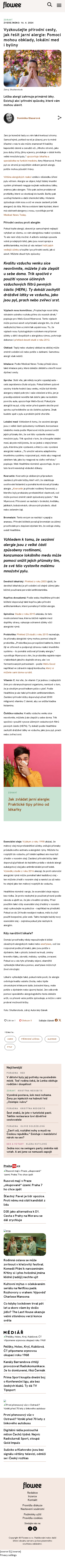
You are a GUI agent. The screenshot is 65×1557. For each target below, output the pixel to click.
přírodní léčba (30, 1039)
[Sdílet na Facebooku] (56, 1020)
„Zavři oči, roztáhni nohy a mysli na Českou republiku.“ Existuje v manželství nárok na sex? (32, 1134)
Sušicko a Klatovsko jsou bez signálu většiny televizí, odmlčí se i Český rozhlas (25, 1454)
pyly (9, 1047)
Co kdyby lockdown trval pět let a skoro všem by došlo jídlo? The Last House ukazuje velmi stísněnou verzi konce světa (24, 1312)
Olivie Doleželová (32, 1126)
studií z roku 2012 (40, 339)
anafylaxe (46, 944)
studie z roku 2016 (24, 871)
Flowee (14, 5)
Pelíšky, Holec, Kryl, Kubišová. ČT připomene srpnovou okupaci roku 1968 (24, 1351)
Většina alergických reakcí (17, 177)
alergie (52, 1039)
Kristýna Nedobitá (30, 1090)
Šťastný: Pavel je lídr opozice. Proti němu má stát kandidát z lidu (24, 1200)
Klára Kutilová (36, 1144)
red (22, 1073)
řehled (20, 339)
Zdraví (11, 1090)
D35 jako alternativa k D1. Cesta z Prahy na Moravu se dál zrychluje (23, 1216)
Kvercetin (18, 488)
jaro (10, 1039)
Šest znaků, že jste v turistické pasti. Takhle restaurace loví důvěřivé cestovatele (29, 1116)
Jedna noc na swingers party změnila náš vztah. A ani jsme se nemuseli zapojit (32, 1149)
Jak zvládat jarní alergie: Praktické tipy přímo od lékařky (29, 804)
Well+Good (49, 664)
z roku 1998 (37, 841)
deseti (26, 339)
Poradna (12, 1073)
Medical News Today (15, 214)
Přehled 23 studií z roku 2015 (32, 634)
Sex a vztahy (15, 1144)
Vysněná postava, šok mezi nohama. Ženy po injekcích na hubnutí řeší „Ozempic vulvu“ (29, 1098)
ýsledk (8, 871)
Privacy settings (8, 1555)
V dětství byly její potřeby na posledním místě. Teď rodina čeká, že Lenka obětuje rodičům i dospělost (32, 1080)
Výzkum (27, 841)
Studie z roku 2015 (25, 614)
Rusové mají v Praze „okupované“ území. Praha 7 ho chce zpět (23, 1185)
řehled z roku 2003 (36, 581)
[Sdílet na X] (59, 1020)
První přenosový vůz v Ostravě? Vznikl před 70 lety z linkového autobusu (24, 1419)
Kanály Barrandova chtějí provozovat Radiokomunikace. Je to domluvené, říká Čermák (24, 1366)
